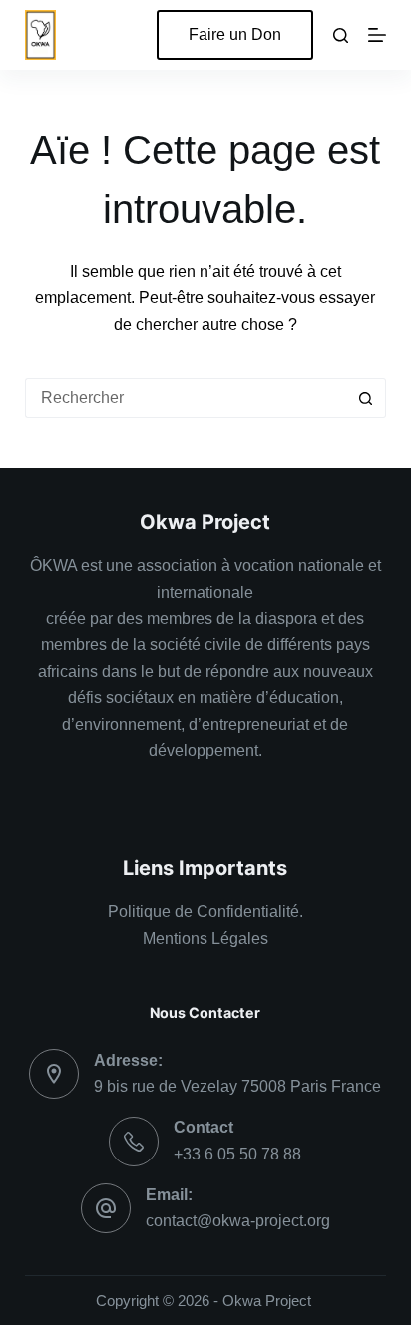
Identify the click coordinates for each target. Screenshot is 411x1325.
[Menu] (377, 35)
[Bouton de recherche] (366, 398)
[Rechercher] (340, 35)
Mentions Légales (205, 938)
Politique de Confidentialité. (205, 911)
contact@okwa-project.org (238, 1220)
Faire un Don (235, 34)
